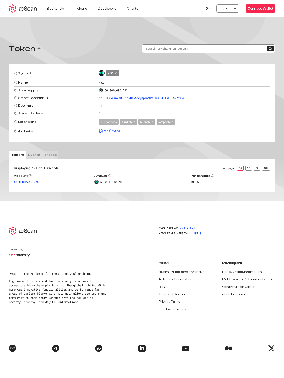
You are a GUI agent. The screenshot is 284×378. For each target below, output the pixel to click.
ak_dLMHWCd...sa (26, 182)
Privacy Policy (169, 302)
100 (266, 168)
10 (240, 168)
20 (248, 168)
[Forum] (12, 349)
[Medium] (228, 349)
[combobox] (227, 8)
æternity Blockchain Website (181, 272)
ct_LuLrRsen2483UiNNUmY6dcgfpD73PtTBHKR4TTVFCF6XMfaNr (141, 98)
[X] (271, 349)
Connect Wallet (260, 8)
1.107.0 (196, 233)
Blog (162, 287)
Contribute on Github (238, 287)
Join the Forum (234, 294)
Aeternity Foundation (176, 279)
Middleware (111, 131)
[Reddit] (98, 349)
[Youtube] (185, 349)
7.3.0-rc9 (187, 227)
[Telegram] (55, 349)
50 (257, 168)
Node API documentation (242, 272)
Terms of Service (172, 294)
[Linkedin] (142, 349)
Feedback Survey (172, 309)
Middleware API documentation (247, 279)
